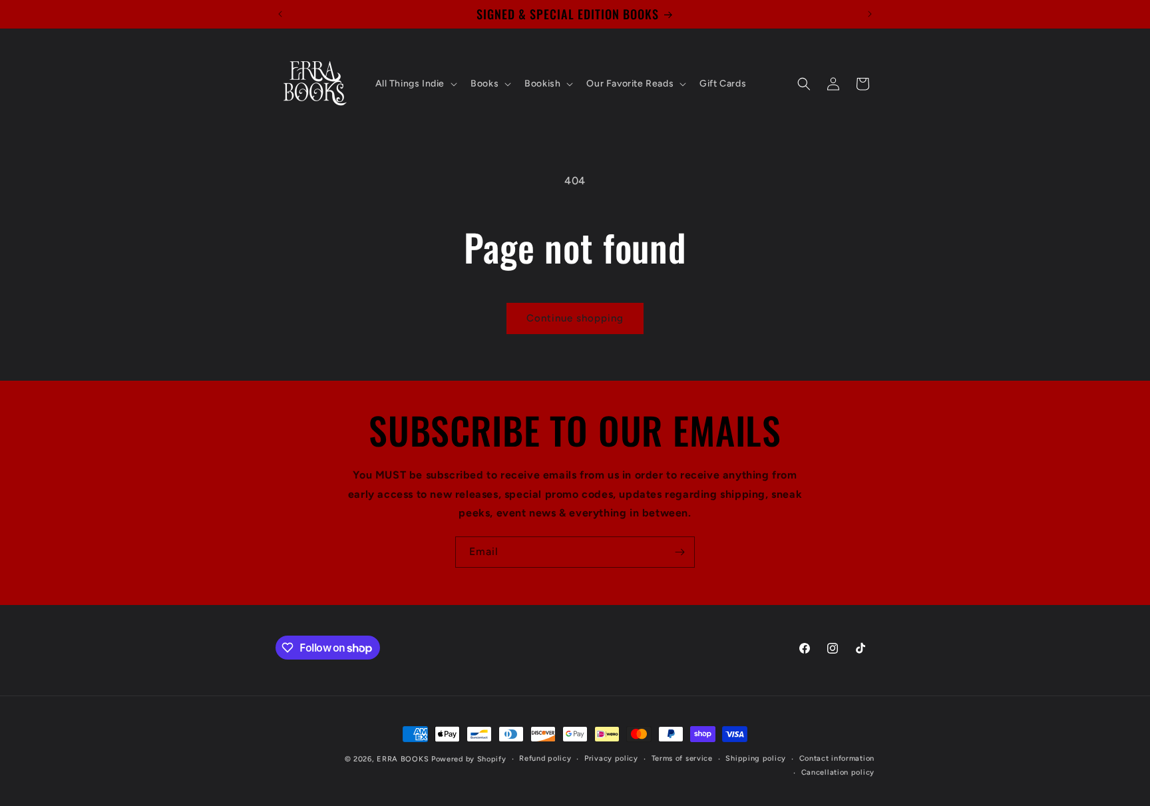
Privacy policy (611, 758)
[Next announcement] (869, 14)
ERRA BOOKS (403, 759)
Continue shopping (575, 318)
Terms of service (682, 758)
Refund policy (545, 758)
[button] (415, 84)
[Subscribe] (679, 552)
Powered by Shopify (468, 759)
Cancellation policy (837, 772)
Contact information (836, 758)
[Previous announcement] (280, 14)
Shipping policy (755, 758)
